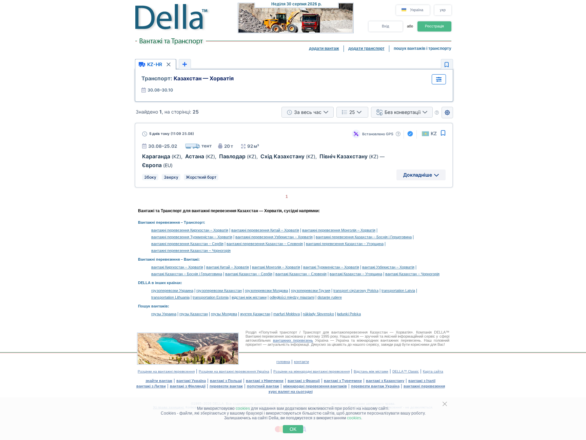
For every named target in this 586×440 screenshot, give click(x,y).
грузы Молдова (224, 314)
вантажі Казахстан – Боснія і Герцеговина (186, 274)
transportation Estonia (211, 297)
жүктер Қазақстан (255, 314)
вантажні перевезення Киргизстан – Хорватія (189, 230)
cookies (243, 408)
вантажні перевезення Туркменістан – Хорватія (191, 237)
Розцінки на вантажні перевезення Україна (234, 371)
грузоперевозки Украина (172, 290)
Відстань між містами (371, 371)
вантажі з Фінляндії (188, 386)
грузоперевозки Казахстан (219, 290)
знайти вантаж (158, 381)
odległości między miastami (292, 297)
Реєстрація (434, 26)
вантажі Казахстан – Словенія (301, 274)
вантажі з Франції (304, 381)
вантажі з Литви (151, 386)
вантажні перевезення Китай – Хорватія (265, 230)
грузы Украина (163, 314)
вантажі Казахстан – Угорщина (356, 274)
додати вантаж (324, 48)
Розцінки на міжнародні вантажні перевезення (311, 371)
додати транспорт (366, 48)
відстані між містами (249, 297)
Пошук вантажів (153, 306)
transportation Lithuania (170, 297)
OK (293, 429)
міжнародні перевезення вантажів (315, 386)
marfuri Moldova (286, 314)
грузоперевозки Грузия (310, 290)
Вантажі (191, 259)
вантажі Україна (191, 381)
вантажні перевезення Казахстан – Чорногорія (191, 250)
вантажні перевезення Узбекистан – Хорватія (274, 237)
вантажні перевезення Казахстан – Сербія (187, 244)
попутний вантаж (263, 386)
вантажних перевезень (293, 340)
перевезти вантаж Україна (375, 386)
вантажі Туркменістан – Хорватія (331, 267)
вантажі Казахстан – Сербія (248, 274)
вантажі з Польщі (226, 381)
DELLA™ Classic (405, 371)
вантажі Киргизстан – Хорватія (177, 267)
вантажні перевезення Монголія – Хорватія (338, 230)
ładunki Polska (349, 314)
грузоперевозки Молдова (266, 290)
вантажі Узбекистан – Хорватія (388, 267)
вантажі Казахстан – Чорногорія (412, 274)
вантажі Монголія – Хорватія (276, 267)
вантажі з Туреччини (343, 381)
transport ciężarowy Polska (355, 290)
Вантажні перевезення (159, 222)
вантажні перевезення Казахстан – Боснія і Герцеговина (364, 237)
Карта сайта (433, 371)
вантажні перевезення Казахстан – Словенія (265, 244)
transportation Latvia (398, 290)
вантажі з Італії (421, 381)
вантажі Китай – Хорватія (227, 267)
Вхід (385, 26)
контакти (301, 362)
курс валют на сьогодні (291, 391)
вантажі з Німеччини (265, 381)
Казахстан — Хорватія (187, 78)
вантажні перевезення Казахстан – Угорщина (345, 244)
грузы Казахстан (193, 314)
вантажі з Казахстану (385, 381)
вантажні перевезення (424, 386)
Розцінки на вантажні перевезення (166, 371)
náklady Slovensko (318, 314)
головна (283, 362)
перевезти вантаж (226, 386)
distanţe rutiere (329, 297)
